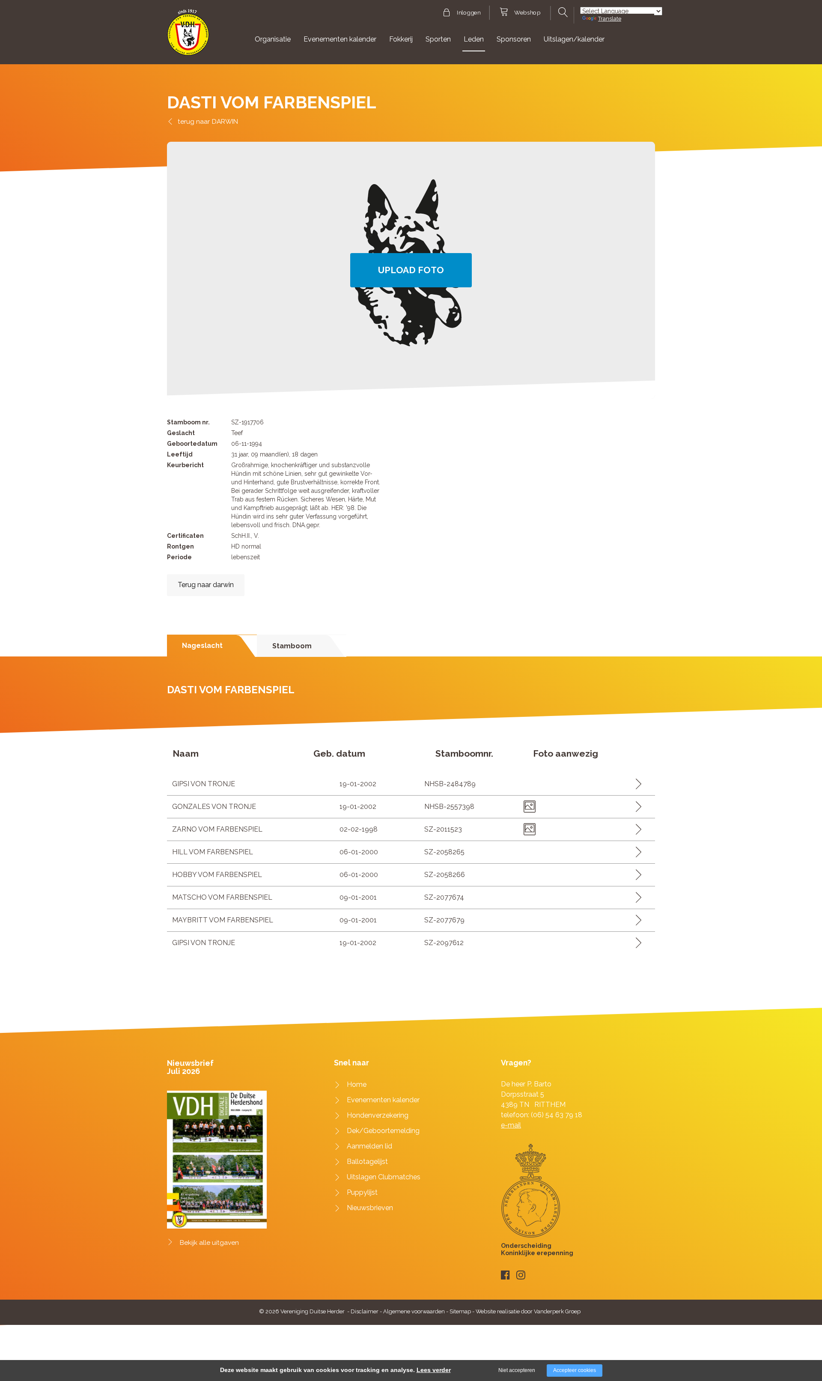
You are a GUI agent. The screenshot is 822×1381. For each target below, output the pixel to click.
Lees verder (434, 1369)
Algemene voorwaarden (414, 1311)
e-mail (511, 1125)
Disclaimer (364, 1311)
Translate (609, 18)
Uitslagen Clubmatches (383, 1177)
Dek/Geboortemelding (383, 1131)
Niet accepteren (516, 1370)
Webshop (527, 12)
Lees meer (635, 784)
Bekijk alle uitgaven (209, 1243)
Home (356, 1084)
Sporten (438, 39)
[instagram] (520, 1275)
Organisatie (273, 39)
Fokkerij (401, 39)
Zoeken (562, 12)
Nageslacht (202, 645)
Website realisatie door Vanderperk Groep (528, 1311)
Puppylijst (362, 1192)
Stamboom (292, 646)
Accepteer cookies (574, 1370)
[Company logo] (188, 36)
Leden (474, 39)
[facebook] (505, 1275)
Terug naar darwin (206, 585)
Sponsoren (514, 39)
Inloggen (468, 12)
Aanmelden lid (369, 1146)
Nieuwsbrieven (370, 1208)
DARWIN (225, 121)
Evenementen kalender (340, 39)
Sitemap (460, 1311)
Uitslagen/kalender (574, 39)
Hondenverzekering (377, 1115)
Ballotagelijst (367, 1161)
